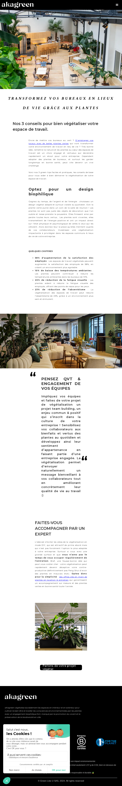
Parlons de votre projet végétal (59, 667)
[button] (117, 5)
